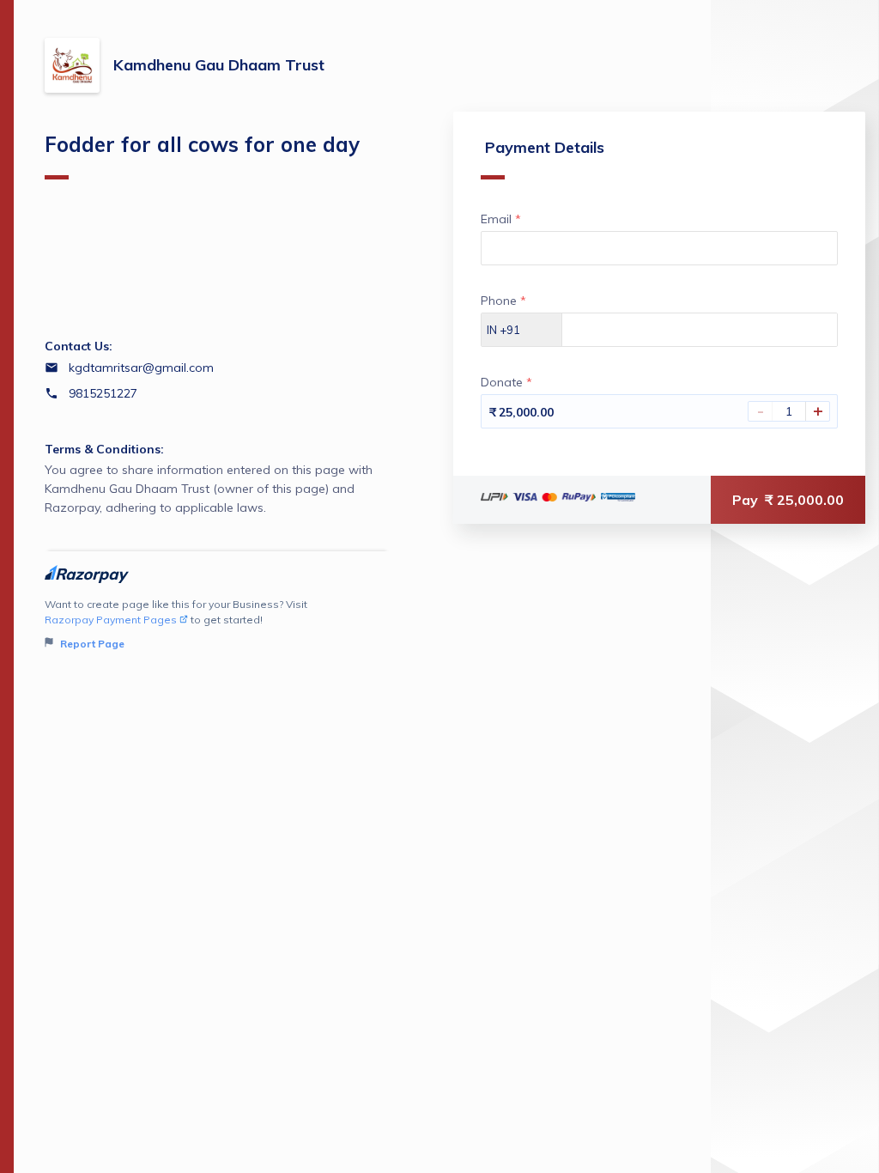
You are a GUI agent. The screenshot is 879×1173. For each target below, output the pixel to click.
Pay (788, 499)
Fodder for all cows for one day (202, 144)
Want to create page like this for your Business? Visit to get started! (176, 624)
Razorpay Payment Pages (111, 619)
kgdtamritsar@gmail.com (141, 367)
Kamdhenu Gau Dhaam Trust (218, 65)
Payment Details (544, 147)
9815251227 (103, 393)
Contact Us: (78, 346)
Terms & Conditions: (104, 449)
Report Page (91, 643)
